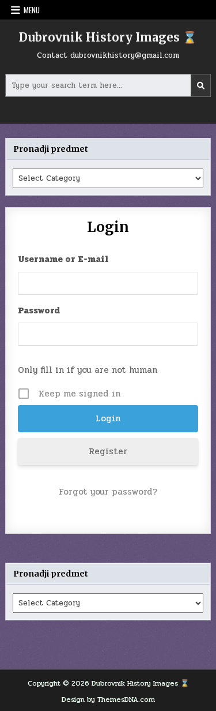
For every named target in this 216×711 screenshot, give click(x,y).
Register (108, 451)
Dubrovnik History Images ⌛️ (108, 37)
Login (107, 227)
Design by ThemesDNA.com (108, 699)
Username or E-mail (63, 259)
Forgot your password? (108, 491)
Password (39, 310)
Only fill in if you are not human (87, 370)
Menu (32, 10)
